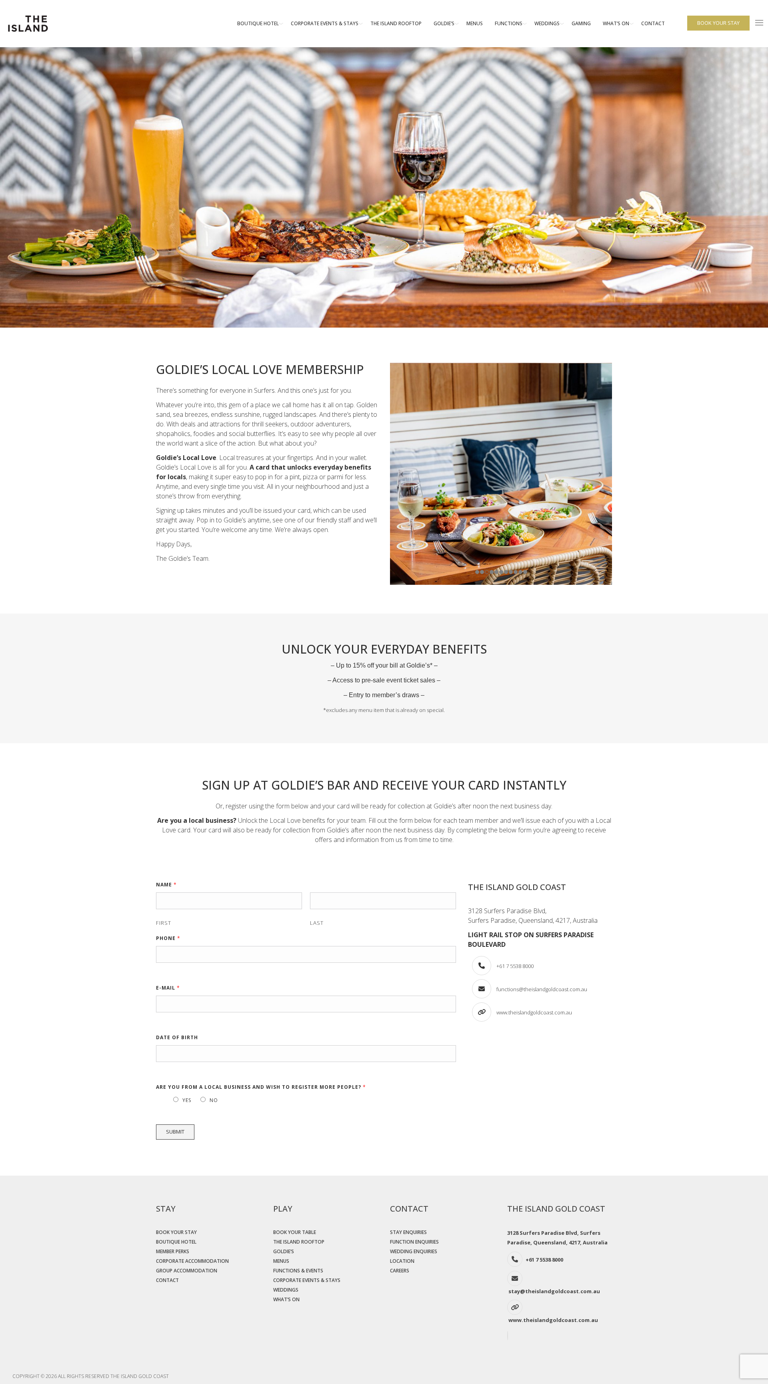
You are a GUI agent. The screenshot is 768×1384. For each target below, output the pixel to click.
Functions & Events (298, 1270)
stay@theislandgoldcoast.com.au (554, 1291)
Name (166, 884)
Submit (175, 1131)
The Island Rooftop (396, 23)
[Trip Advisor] (508, 1336)
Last (317, 922)
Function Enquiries (414, 1241)
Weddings (547, 23)
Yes (186, 1100)
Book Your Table (294, 1232)
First (163, 922)
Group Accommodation (186, 1270)
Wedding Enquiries (413, 1251)
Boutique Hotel (258, 23)
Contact (653, 23)
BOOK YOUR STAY (718, 22)
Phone (168, 938)
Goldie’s (444, 23)
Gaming (581, 23)
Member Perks (172, 1251)
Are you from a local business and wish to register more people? (261, 1087)
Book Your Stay (176, 1232)
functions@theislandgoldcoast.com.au (541, 989)
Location (402, 1261)
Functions (508, 23)
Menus (474, 23)
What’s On (616, 23)
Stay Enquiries (408, 1232)
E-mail (168, 987)
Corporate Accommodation (192, 1261)
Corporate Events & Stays (324, 23)
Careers (399, 1270)
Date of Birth (177, 1037)
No (214, 1100)
